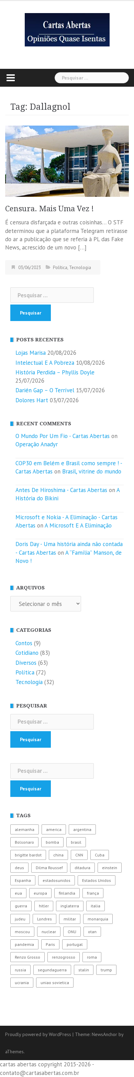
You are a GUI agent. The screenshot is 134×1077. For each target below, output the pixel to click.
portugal (75, 944)
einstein (109, 867)
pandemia (24, 944)
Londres (44, 918)
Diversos (25, 663)
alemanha (24, 829)
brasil (76, 842)
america (54, 829)
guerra (21, 905)
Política (60, 267)
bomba (52, 842)
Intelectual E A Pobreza (44, 362)
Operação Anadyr (36, 444)
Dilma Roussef (49, 867)
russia (20, 969)
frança (93, 893)
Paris (50, 944)
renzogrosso (63, 957)
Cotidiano (26, 653)
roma (92, 957)
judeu (20, 918)
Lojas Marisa (30, 352)
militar (70, 918)
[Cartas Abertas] (67, 29)
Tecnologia (80, 267)
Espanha (23, 880)
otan (92, 931)
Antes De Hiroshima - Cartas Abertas (61, 490)
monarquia (98, 918)
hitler (44, 905)
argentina (82, 829)
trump (106, 969)
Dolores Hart (31, 400)
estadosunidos (56, 880)
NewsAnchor (104, 1034)
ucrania (22, 982)
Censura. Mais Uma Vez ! (49, 208)
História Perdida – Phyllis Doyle (54, 372)
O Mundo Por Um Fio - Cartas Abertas (62, 436)
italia (95, 905)
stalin (83, 969)
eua (18, 893)
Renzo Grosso (27, 957)
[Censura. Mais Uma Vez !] (67, 160)
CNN (79, 854)
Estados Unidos (96, 880)
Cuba (99, 854)
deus (19, 867)
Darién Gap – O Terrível (44, 390)
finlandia (67, 893)
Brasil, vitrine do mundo (91, 471)
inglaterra (69, 905)
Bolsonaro (24, 842)
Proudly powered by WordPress (38, 1034)
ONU (72, 931)
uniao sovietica (55, 982)
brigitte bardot (28, 854)
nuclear (49, 931)
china (58, 854)
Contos (23, 643)
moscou (22, 931)
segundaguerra (52, 969)
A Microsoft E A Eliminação (78, 525)
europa (40, 893)
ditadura (82, 867)
